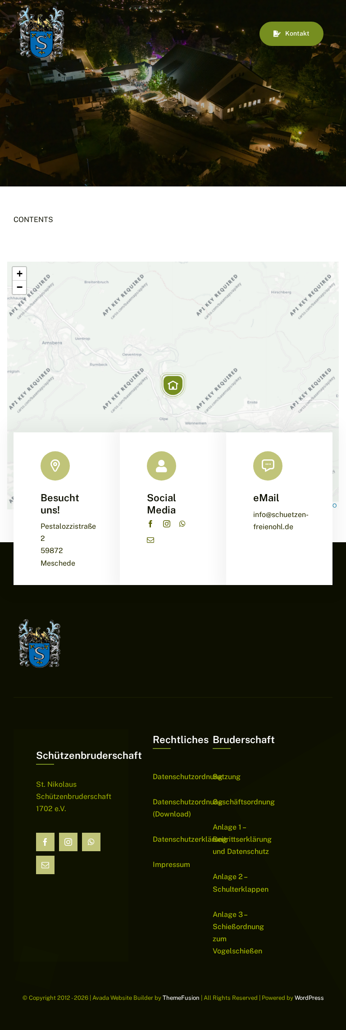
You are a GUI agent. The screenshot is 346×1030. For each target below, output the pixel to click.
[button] (173, 385)
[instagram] (166, 523)
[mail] (150, 540)
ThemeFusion (181, 997)
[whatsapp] (182, 523)
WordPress (309, 997)
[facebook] (150, 523)
